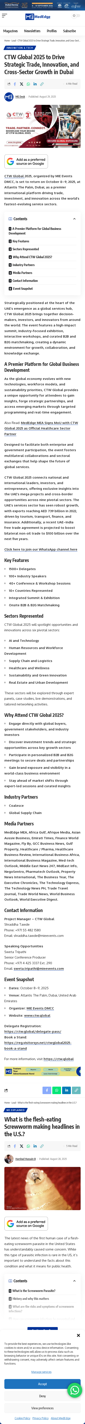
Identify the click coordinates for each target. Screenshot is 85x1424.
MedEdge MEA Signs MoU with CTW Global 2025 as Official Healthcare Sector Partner (41, 428)
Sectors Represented (26, 249)
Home (7, 40)
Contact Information (25, 281)
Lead (14, 40)
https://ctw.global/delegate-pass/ (32, 1031)
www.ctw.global (37, 1015)
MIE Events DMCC (40, 1008)
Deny (42, 1396)
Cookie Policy (22, 1418)
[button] (78, 1335)
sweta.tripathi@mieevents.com (39, 968)
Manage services (41, 1372)
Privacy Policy (40, 1418)
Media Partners (22, 273)
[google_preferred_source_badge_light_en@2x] (26, 161)
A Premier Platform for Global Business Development (35, 231)
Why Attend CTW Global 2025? (32, 257)
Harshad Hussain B (25, 1159)
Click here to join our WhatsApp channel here (40, 549)
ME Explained (16, 1110)
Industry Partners (24, 265)
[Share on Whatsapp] (28, 84)
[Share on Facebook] (15, 84)
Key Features (21, 241)
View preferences (42, 1408)
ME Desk (20, 96)
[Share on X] (22, 84)
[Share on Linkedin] (35, 84)
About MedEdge (60, 1418)
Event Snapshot (23, 288)
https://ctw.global (59, 1059)
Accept (42, 1384)
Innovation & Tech (20, 48)
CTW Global (14, 176)
